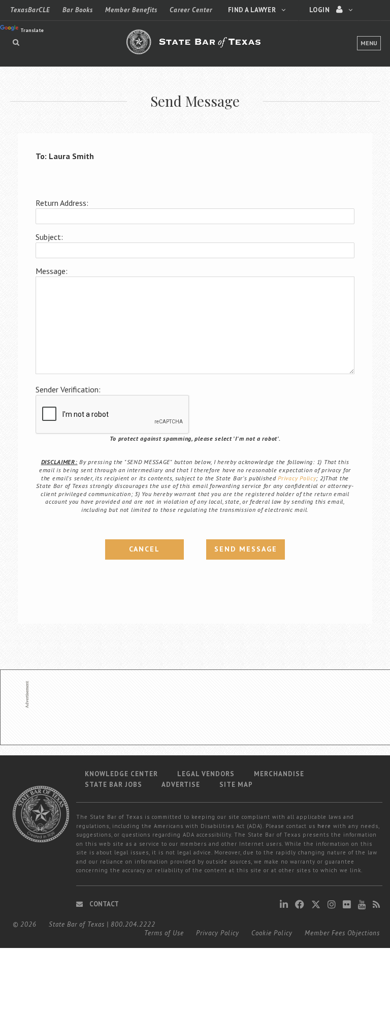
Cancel (144, 549)
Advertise (180, 784)
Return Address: (62, 203)
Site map (236, 784)
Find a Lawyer (252, 10)
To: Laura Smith (65, 156)
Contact (103, 904)
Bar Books (77, 10)
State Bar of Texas (77, 924)
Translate (32, 30)
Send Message (245, 549)
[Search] (16, 42)
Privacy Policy (297, 478)
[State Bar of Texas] (195, 48)
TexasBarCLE (30, 10)
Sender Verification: (68, 389)
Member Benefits (131, 10)
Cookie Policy (271, 933)
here (324, 826)
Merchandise (279, 774)
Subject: (49, 237)
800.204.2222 (133, 924)
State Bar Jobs (113, 784)
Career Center (191, 10)
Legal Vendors (206, 774)
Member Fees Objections (342, 933)
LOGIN (320, 10)
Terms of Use (164, 933)
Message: (52, 271)
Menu (369, 43)
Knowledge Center (121, 774)
